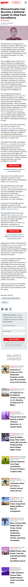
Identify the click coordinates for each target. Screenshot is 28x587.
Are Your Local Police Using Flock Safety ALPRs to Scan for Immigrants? (17, 506)
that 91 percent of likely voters (17, 245)
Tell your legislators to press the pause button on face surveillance (14, 236)
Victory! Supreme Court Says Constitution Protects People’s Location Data (17, 466)
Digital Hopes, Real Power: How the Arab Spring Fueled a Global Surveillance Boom (18, 556)
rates (21, 96)
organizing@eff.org (12, 181)
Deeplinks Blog (14, 366)
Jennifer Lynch (20, 458)
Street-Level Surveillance (10, 298)
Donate (16, 2)
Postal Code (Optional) (9, 325)
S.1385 (15, 195)
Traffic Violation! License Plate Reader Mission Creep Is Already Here (17, 578)
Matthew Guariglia (15, 413)
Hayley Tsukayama (7, 23)
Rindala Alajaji (19, 519)
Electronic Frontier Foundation (5, 3)
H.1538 (22, 195)
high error (16, 96)
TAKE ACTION (14, 165)
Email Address (7, 331)
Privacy (4, 302)
